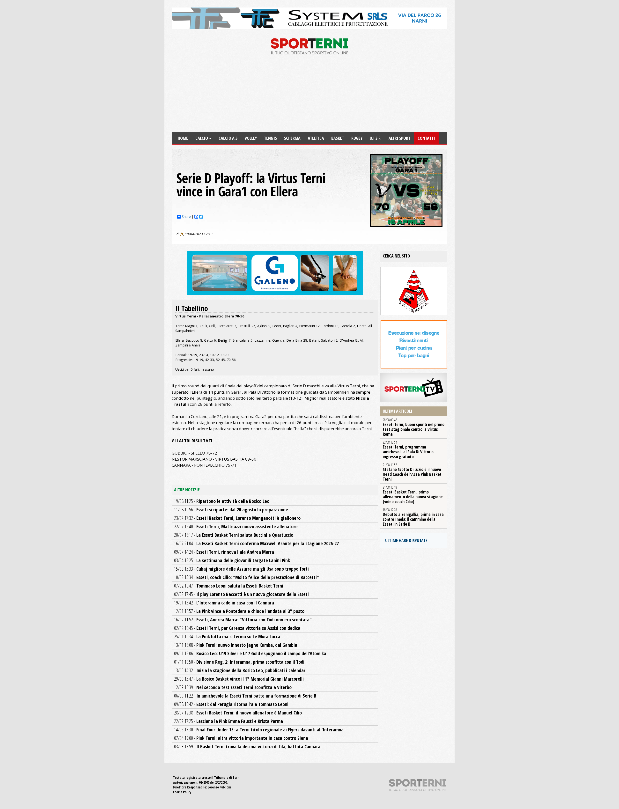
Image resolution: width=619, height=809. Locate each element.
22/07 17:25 (228, 721)
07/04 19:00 (241, 738)
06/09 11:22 (245, 695)
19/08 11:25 (221, 501)
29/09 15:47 (239, 679)
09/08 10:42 (231, 704)
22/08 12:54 (408, 449)
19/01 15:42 (224, 602)
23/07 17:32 (237, 518)
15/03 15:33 (241, 569)
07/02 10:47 (228, 585)
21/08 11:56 (412, 472)
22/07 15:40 (236, 526)
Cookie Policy (182, 792)
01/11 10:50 (239, 662)
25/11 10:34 (227, 636)
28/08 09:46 (413, 427)
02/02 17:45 (241, 594)
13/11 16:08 (235, 645)
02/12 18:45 (237, 628)
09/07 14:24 (224, 552)
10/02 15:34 (246, 577)
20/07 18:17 (233, 535)
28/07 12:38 (238, 712)
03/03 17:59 (247, 746)
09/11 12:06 (250, 653)
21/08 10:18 (413, 494)
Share (186, 217)
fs (181, 234)
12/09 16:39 (233, 687)
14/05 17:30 (259, 729)
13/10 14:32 (240, 670)
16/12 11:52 (243, 619)
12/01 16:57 (239, 611)
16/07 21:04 (256, 543)
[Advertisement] (309, 96)
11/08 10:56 (231, 509)
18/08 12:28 (413, 517)
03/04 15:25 (232, 560)
